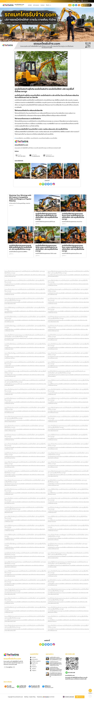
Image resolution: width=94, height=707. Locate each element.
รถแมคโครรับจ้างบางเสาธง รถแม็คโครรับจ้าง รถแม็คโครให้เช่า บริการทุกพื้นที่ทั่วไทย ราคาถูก (68, 445)
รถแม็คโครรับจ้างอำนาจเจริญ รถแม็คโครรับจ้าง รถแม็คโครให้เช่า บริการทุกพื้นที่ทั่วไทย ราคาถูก (24, 554)
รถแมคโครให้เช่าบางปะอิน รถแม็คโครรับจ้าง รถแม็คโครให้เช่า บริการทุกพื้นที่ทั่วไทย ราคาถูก (25, 499)
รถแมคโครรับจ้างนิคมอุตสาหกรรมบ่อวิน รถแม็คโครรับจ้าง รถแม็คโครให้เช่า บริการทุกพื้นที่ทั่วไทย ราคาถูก (24, 626)
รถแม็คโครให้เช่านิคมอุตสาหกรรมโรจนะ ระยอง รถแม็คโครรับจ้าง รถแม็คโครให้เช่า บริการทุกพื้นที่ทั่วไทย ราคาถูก (73, 248)
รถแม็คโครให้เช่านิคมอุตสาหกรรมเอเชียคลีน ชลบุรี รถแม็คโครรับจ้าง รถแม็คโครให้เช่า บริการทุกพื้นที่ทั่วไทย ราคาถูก (66, 372)
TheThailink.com (49, 156)
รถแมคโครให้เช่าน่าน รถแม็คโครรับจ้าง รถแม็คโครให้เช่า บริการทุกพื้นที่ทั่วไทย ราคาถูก (68, 617)
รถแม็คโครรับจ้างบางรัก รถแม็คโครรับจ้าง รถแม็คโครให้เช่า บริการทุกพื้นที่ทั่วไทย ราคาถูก (68, 299)
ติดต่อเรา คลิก (87, 4)
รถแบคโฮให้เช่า (27, 138)
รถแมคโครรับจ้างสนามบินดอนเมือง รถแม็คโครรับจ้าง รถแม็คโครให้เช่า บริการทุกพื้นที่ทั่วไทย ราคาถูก (68, 454)
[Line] (43, 184)
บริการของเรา (36, 5)
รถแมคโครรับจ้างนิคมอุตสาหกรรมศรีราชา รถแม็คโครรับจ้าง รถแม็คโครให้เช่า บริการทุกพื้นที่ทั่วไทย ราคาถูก (25, 590)
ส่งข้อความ (48, 686)
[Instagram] (54, 184)
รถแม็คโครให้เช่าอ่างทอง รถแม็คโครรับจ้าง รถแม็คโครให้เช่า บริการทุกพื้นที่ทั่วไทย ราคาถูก (25, 490)
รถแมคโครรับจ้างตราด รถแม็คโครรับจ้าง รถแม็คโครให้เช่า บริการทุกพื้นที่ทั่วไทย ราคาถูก (24, 281)
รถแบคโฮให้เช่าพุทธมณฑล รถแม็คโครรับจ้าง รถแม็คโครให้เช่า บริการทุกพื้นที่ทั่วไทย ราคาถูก (25, 572)
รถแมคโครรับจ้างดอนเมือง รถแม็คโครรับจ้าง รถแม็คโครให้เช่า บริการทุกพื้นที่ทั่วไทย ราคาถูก (68, 463)
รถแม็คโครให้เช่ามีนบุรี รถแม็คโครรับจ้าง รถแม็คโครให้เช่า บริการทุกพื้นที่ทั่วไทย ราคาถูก (25, 608)
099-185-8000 (87, 5)
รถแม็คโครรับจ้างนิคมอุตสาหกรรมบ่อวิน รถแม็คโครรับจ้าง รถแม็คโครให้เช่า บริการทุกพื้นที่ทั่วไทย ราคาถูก (67, 318)
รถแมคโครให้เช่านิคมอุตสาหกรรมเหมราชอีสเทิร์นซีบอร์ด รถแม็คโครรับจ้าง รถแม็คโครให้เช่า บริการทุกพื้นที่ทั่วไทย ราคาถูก (25, 336)
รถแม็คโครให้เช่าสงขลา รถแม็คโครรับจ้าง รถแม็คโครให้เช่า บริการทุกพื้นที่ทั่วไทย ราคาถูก (24, 399)
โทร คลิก (19, 155)
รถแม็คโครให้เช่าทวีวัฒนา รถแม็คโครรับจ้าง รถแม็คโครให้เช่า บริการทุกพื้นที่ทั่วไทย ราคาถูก (25, 318)
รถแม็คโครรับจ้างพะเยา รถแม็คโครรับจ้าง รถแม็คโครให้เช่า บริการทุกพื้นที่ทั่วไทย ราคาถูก (24, 436)
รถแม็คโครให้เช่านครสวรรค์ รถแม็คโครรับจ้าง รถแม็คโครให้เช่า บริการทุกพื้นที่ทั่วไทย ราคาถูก (68, 336)
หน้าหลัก (30, 5)
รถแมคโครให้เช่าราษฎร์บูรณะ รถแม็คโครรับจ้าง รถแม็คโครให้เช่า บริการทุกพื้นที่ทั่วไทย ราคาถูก (24, 472)
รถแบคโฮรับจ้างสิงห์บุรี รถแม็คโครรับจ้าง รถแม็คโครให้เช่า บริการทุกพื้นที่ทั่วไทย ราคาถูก (24, 517)
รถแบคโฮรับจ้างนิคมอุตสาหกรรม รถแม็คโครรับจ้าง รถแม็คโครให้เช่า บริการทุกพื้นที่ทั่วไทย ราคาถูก (25, 563)
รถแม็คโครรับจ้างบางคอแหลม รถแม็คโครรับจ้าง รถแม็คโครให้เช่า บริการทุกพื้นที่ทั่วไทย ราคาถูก (67, 545)
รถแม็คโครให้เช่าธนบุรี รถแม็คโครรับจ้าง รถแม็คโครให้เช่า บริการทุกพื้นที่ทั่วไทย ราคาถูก (56, 658)
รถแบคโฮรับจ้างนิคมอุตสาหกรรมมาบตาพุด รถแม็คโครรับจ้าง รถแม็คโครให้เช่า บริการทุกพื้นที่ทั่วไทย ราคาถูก (68, 590)
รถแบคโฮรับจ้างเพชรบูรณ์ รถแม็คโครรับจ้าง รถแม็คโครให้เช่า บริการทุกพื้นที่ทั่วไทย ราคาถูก (25, 463)
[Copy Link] (40, 184)
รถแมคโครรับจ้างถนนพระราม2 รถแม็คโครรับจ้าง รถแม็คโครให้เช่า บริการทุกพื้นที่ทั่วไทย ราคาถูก (25, 272)
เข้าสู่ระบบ (78, 1)
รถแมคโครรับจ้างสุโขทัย (44, 138)
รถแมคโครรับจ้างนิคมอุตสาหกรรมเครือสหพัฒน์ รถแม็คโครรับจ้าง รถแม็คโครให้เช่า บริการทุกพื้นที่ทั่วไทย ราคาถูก (68, 554)
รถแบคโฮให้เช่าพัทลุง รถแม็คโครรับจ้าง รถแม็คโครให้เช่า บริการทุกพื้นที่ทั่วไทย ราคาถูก (25, 308)
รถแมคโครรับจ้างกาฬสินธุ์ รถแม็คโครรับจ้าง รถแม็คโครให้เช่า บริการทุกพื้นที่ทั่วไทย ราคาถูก (25, 581)
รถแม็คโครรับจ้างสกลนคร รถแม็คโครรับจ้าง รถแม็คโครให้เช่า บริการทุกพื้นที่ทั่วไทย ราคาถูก (25, 454)
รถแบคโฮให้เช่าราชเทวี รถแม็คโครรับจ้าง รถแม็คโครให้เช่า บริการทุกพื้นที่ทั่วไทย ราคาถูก (68, 381)
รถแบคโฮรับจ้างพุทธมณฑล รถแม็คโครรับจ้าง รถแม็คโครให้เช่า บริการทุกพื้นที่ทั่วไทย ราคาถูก (68, 408)
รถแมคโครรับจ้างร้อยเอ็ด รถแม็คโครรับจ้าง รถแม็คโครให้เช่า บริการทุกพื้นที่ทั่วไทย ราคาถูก (25, 445)
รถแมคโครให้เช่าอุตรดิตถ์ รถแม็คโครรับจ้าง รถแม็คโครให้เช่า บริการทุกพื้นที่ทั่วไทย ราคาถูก (25, 390)
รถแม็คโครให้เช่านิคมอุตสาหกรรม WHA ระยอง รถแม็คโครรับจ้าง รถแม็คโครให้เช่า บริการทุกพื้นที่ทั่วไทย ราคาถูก (47, 248)
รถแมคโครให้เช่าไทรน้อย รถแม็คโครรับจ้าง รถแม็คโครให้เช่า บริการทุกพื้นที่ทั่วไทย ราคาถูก (68, 572)
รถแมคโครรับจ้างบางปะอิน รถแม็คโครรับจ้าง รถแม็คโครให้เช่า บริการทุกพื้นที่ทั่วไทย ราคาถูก (68, 354)
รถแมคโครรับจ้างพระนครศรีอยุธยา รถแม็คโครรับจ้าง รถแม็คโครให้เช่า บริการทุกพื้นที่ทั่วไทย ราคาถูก (68, 535)
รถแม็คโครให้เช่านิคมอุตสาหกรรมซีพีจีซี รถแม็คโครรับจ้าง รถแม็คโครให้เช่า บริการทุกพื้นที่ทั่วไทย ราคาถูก (20, 247)
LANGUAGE (85, 1)
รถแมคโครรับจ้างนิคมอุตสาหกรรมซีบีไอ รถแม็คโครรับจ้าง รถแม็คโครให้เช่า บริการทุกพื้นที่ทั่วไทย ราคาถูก (24, 299)
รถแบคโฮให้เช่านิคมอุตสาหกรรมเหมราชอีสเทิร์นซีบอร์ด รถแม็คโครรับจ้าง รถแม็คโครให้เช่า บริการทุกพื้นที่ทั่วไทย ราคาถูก (68, 563)
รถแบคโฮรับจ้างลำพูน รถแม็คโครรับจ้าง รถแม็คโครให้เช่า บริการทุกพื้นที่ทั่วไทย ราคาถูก (25, 354)
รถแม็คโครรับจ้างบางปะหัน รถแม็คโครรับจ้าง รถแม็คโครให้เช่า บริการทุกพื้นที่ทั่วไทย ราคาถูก (25, 408)
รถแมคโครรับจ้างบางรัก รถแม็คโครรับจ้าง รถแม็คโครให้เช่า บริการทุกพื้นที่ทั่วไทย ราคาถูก (68, 499)
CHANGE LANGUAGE (69, 697)
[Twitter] (51, 184)
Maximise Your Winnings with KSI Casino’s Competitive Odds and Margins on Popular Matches (20, 198)
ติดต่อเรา (74, 1)
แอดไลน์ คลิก (34, 155)
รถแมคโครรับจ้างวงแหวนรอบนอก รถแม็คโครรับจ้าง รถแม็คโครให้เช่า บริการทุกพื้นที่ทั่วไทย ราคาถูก (25, 481)
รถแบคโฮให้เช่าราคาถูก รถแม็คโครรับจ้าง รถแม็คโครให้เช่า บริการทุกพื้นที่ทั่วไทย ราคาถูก (68, 399)
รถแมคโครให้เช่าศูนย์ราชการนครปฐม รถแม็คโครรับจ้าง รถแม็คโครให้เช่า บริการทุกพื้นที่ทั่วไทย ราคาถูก (67, 608)
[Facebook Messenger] (48, 184)
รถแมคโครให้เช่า (53, 138)
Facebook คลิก (48, 155)
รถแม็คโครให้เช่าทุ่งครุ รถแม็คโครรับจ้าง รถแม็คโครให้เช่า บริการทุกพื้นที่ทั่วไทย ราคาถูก (25, 345)
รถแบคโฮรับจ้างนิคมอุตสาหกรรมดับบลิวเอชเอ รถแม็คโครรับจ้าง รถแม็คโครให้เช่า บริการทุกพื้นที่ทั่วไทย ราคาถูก (25, 417)
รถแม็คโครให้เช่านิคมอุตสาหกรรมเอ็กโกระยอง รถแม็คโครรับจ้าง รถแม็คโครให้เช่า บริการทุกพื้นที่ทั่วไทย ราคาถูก (47, 216)
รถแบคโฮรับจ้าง (19, 138)
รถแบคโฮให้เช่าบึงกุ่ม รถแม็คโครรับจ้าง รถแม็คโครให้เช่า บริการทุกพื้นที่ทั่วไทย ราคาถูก (68, 490)
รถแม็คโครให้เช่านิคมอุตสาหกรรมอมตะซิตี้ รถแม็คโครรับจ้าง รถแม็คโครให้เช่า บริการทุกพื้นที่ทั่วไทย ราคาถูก (56, 669)
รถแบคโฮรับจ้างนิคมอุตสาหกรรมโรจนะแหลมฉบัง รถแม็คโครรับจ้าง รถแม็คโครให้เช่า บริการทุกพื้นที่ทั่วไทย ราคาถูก (68, 272)
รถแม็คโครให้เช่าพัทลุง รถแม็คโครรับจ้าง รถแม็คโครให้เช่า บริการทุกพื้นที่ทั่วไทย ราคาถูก (25, 545)
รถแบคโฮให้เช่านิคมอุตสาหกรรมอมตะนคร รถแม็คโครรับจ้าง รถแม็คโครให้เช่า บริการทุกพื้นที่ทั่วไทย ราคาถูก (25, 617)
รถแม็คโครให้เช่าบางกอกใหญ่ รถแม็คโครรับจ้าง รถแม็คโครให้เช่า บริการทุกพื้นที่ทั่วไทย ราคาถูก (67, 481)
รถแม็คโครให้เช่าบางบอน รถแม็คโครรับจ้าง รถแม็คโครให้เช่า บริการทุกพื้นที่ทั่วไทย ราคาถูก (68, 417)
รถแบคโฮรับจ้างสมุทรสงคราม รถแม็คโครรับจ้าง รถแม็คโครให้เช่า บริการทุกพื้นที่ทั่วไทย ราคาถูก (56, 674)
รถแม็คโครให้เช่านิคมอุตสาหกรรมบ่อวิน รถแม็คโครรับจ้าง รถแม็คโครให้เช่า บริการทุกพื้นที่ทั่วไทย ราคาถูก (24, 508)
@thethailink (22, 687)
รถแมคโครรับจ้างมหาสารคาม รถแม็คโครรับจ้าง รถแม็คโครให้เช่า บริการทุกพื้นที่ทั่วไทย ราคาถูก (24, 426)
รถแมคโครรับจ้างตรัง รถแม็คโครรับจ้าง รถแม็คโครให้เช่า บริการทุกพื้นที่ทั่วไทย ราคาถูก (68, 526)
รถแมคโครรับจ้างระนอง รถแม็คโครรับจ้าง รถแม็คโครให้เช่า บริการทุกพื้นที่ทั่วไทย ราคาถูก (25, 290)
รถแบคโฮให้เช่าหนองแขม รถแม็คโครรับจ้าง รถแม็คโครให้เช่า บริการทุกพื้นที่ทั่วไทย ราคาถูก (68, 308)
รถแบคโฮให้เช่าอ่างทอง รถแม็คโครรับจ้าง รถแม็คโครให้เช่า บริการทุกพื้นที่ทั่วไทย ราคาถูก (68, 436)
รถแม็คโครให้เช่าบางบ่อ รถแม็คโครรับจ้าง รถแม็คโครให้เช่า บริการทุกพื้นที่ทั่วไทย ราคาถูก (24, 363)
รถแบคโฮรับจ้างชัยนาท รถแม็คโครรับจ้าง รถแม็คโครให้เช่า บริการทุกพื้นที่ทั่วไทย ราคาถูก (68, 281)
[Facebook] (45, 184)
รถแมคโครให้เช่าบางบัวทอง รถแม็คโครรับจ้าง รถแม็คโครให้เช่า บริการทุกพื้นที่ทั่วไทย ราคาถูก (68, 626)
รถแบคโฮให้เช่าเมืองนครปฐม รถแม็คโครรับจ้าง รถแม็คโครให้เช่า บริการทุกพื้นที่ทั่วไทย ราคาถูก (25, 372)
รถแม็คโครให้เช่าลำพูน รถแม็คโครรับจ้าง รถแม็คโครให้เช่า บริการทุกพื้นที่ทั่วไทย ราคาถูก (25, 327)
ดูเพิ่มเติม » (11, 205)
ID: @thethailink (36, 156)
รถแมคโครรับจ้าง (34, 138)
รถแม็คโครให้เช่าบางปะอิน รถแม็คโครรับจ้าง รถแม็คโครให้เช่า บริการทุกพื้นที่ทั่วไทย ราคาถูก (68, 581)
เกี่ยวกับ (48, 5)
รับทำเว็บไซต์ (51, 697)
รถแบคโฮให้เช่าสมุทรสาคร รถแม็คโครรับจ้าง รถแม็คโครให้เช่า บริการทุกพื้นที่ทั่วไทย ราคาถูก (68, 363)
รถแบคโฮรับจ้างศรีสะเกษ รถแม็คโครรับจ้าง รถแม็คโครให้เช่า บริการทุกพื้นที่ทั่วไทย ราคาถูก (25, 599)
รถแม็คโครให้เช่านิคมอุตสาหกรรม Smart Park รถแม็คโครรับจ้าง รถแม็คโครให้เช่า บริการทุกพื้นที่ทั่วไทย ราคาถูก (73, 216)
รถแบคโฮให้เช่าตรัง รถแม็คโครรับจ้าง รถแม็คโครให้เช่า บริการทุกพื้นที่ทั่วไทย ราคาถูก (67, 517)
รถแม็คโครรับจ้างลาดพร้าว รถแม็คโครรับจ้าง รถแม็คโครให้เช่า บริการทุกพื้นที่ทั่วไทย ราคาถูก (68, 290)
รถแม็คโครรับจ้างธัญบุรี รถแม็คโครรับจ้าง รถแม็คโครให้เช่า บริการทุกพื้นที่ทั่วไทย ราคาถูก (68, 508)
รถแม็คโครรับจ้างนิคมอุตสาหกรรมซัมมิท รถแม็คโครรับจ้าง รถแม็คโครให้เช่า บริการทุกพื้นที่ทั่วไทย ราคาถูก (68, 599)
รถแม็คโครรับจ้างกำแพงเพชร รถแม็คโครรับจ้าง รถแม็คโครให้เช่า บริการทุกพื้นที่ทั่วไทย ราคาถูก (68, 327)
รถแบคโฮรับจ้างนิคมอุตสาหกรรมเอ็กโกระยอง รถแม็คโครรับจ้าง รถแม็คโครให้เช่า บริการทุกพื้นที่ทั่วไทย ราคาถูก (68, 472)
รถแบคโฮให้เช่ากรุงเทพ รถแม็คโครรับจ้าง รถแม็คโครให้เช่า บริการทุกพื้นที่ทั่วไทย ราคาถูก (24, 526)
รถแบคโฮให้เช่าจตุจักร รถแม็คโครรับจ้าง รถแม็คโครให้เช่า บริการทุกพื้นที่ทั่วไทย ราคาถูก (25, 535)
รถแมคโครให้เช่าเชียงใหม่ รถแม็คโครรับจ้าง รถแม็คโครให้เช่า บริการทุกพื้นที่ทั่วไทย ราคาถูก (68, 390)
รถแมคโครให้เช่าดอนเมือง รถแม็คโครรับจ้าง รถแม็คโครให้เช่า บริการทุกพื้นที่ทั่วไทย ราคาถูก (68, 345)
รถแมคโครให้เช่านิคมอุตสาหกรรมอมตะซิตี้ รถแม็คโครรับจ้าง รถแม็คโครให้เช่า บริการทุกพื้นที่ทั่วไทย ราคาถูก (68, 426)
